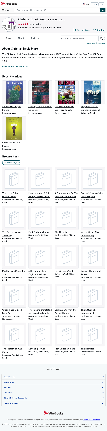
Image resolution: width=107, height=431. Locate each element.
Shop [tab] (8, 38)
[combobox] (57, 10)
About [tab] (21, 38)
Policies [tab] (35, 38)
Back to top (53, 369)
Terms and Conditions (91, 420)
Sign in (94, 4)
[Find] (102, 10)
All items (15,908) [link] (12, 162)
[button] (102, 38)
